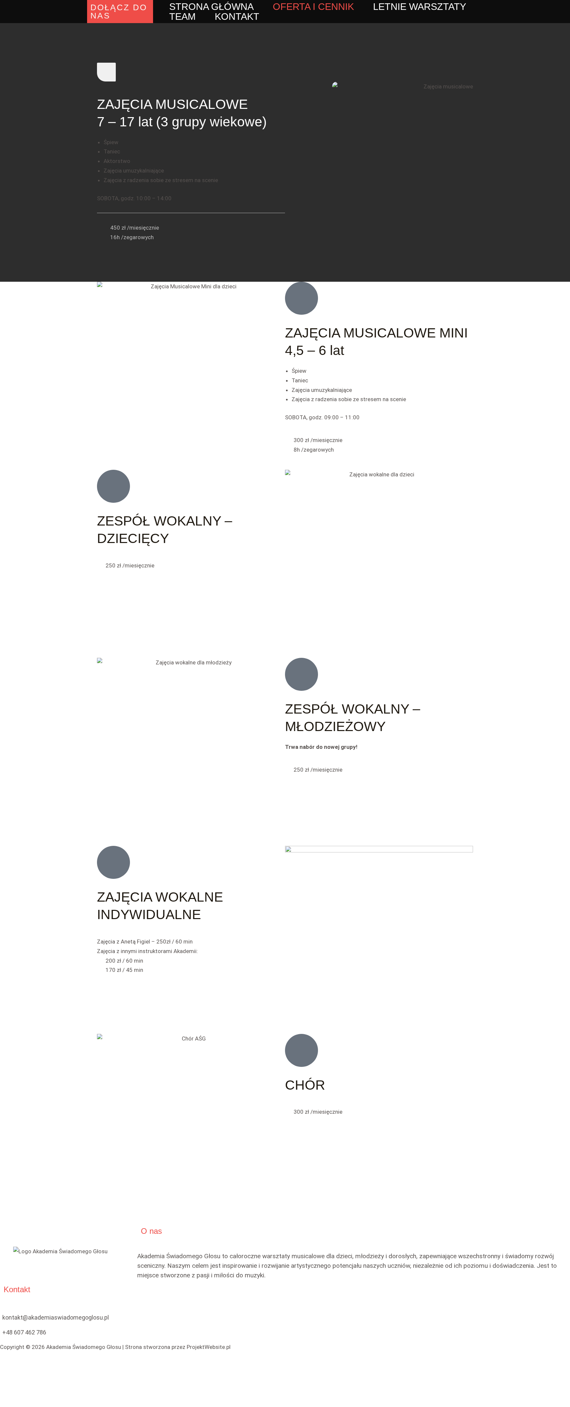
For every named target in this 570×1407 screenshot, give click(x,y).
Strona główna (211, 7)
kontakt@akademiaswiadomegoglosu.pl (55, 1317)
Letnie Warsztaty (419, 7)
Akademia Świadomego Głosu (83, 1347)
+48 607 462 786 (24, 1332)
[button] (120, 11)
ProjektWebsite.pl (209, 1347)
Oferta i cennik (313, 7)
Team (182, 16)
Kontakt (237, 16)
